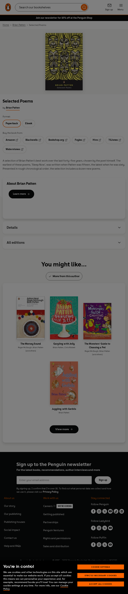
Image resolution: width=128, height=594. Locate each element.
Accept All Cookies (100, 584)
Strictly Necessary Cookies (101, 575)
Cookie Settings (100, 567)
